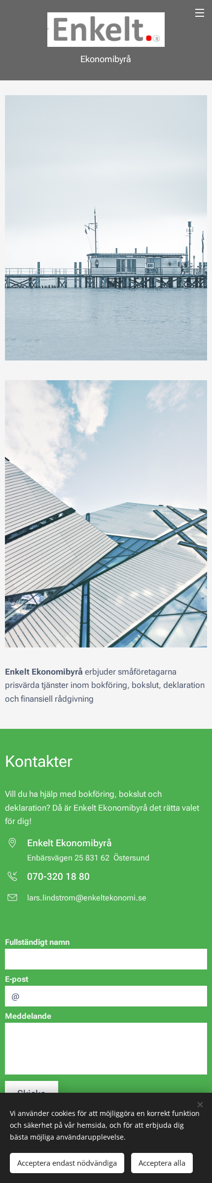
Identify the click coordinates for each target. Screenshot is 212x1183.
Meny (200, 12)
